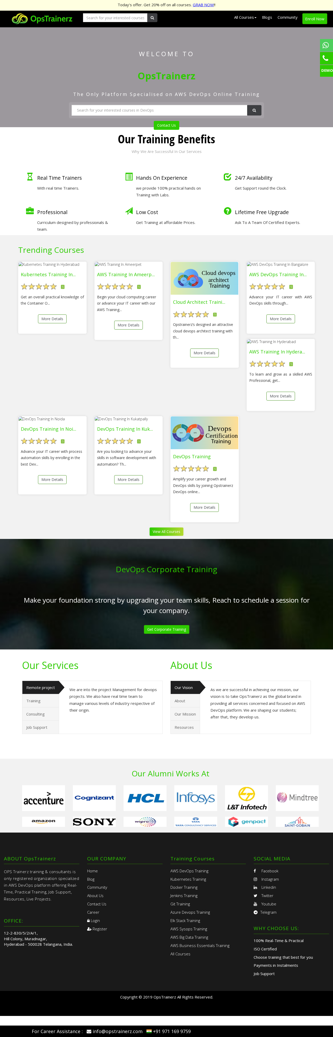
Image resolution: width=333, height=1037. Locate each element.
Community (288, 17)
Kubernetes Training (188, 879)
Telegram (268, 912)
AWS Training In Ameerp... (126, 274)
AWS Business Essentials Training (199, 945)
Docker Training (183, 887)
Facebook (269, 870)
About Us (95, 895)
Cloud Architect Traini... (199, 302)
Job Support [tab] (36, 727)
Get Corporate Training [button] (166, 629)
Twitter (266, 895)
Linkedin (268, 887)
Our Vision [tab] (184, 687)
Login (95, 920)
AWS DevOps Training (189, 870)
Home (92, 870)
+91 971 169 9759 (172, 1031)
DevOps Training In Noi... (48, 429)
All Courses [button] (244, 17)
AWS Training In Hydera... (277, 352)
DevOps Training (192, 456)
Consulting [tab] (35, 714)
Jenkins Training (183, 895)
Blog (90, 879)
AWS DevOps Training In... (278, 274)
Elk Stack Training (185, 920)
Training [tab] (33, 700)
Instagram (269, 879)
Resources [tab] (184, 727)
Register (99, 928)
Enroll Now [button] (314, 18)
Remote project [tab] (40, 687)
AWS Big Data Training (189, 937)
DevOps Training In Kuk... (125, 429)
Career (93, 912)
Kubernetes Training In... (48, 274)
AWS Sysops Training (188, 928)
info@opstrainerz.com (118, 1031)
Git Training (180, 903)
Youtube (268, 903)
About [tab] (180, 700)
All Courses (180, 953)
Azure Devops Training (190, 912)
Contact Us (166, 125)
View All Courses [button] (166, 531)
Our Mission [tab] (185, 714)
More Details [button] (52, 318)
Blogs (267, 17)
